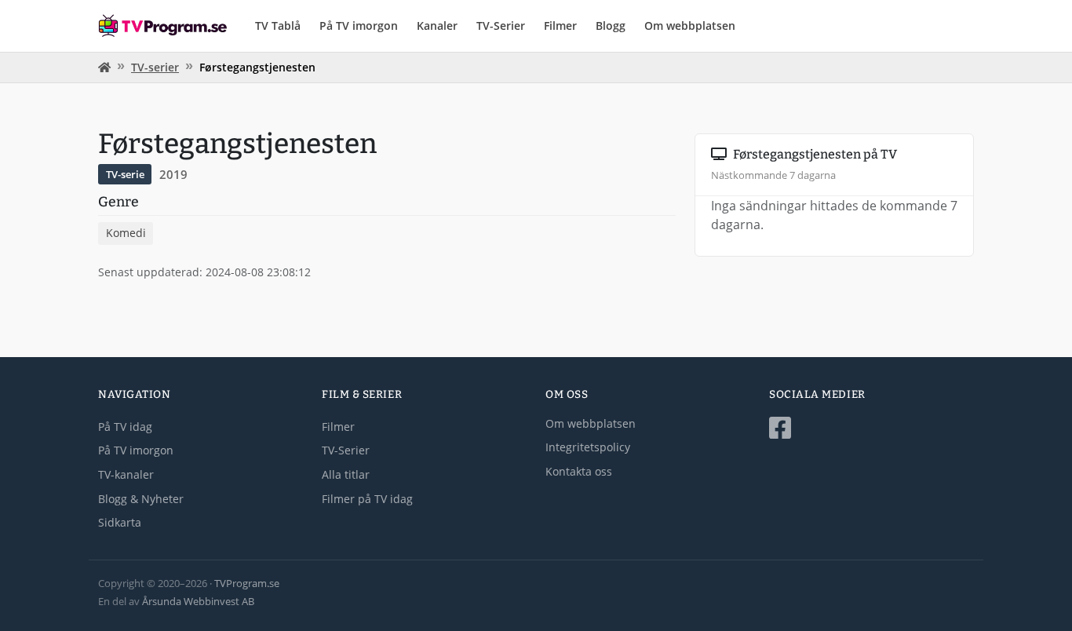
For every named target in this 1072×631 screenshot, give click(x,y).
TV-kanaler (126, 474)
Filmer (560, 25)
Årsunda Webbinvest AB (198, 601)
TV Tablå (278, 25)
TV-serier (155, 67)
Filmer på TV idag (367, 498)
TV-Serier (500, 25)
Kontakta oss (578, 471)
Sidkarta (119, 522)
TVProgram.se (246, 583)
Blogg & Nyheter (141, 498)
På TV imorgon (358, 25)
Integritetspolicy (587, 447)
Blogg (610, 25)
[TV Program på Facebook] (871, 428)
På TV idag (125, 426)
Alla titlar (346, 474)
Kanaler (437, 25)
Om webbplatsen (689, 25)
